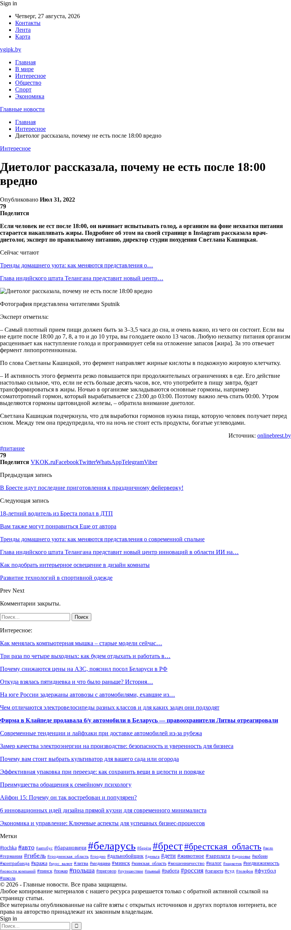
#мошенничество (186, 863)
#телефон (244, 871)
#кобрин (260, 856)
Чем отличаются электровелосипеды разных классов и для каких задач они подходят (109, 707)
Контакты (28, 23)
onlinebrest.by (274, 435)
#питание (12, 448)
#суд (230, 871)
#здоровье (241, 856)
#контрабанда (15, 863)
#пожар (61, 871)
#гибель (35, 855)
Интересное (30, 76)
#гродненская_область (68, 856)
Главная (25, 62)
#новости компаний (18, 871)
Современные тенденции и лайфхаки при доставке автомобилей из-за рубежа (101, 733)
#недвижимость (261, 863)
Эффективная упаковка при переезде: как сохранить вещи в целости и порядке (102, 772)
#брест (168, 846)
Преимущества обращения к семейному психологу (65, 784)
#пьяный (152, 871)
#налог (214, 863)
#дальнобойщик (125, 856)
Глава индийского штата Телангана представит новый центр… (81, 278)
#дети (168, 855)
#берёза (144, 848)
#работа (170, 871)
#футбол (265, 871)
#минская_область (148, 863)
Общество (28, 82)
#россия (192, 870)
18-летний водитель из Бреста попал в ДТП (56, 513)
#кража (39, 863)
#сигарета (214, 871)
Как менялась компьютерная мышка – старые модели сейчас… (81, 643)
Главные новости (22, 109)
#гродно (98, 856)
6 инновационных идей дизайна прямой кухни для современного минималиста (103, 810)
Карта (22, 36)
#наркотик (232, 863)
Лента (23, 29)
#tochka (8, 848)
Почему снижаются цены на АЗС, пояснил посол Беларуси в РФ (83, 669)
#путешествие (130, 871)
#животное (190, 856)
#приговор (106, 871)
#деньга (152, 856)
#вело (268, 848)
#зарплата (218, 856)
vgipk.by (10, 49)
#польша (82, 870)
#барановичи (70, 848)
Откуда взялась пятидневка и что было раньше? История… (76, 681)
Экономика (29, 96)
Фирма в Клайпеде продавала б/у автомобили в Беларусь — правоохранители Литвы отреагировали (139, 720)
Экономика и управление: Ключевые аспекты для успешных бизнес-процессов (102, 823)
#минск (121, 863)
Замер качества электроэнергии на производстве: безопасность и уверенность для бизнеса (116, 746)
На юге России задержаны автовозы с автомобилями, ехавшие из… (87, 694)
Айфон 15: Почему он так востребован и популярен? (68, 797)
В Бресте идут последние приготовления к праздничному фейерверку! (91, 487)
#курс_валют (60, 863)
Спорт (23, 89)
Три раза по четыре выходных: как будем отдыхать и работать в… (85, 656)
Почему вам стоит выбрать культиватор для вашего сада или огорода (89, 759)
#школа (8, 878)
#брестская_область (222, 846)
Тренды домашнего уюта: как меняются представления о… (76, 265)
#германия (11, 856)
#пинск (44, 871)
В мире (24, 69)
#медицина (100, 863)
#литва (81, 863)
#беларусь (112, 846)
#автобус (44, 848)
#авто (26, 847)
